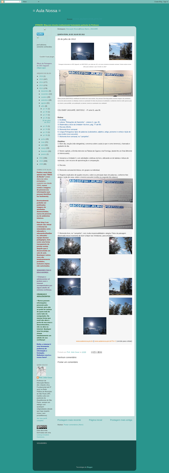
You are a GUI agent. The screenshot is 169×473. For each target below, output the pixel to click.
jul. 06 (45, 135)
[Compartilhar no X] (96, 352)
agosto (44, 103)
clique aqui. (41, 68)
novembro (45, 94)
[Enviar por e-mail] (92, 352)
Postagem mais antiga (121, 420)
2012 (41, 88)
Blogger (89, 467)
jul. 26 (45, 118)
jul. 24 (45, 129)
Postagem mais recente (69, 420)
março (43, 148)
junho (43, 139)
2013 (41, 85)
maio (43, 142)
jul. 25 (45, 126)
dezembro (45, 91)
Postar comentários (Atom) (73, 425)
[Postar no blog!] (94, 352)
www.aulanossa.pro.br (87, 18)
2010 (41, 161)
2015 (41, 79)
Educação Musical (72, 29)
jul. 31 (45, 109)
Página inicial (95, 420)
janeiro (44, 154)
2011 (41, 158)
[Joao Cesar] (42, 42)
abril (43, 145)
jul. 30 (45, 112)
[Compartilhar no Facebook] (99, 352)
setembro (45, 100)
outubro (44, 97)
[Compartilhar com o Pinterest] (101, 352)
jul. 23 (45, 132)
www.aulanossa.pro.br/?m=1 (105, 341)
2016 (41, 76)
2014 (41, 82)
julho (43, 106)
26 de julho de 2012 (47, 121)
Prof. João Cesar (45, 377)
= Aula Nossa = (47, 10)
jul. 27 (45, 115)
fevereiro (44, 151)
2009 (41, 164)
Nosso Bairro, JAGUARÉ (89, 29)
